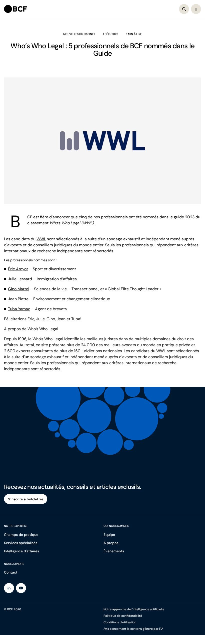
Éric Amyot (18, 269)
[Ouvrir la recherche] (184, 9)
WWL (41, 239)
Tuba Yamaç (19, 309)
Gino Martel (18, 289)
